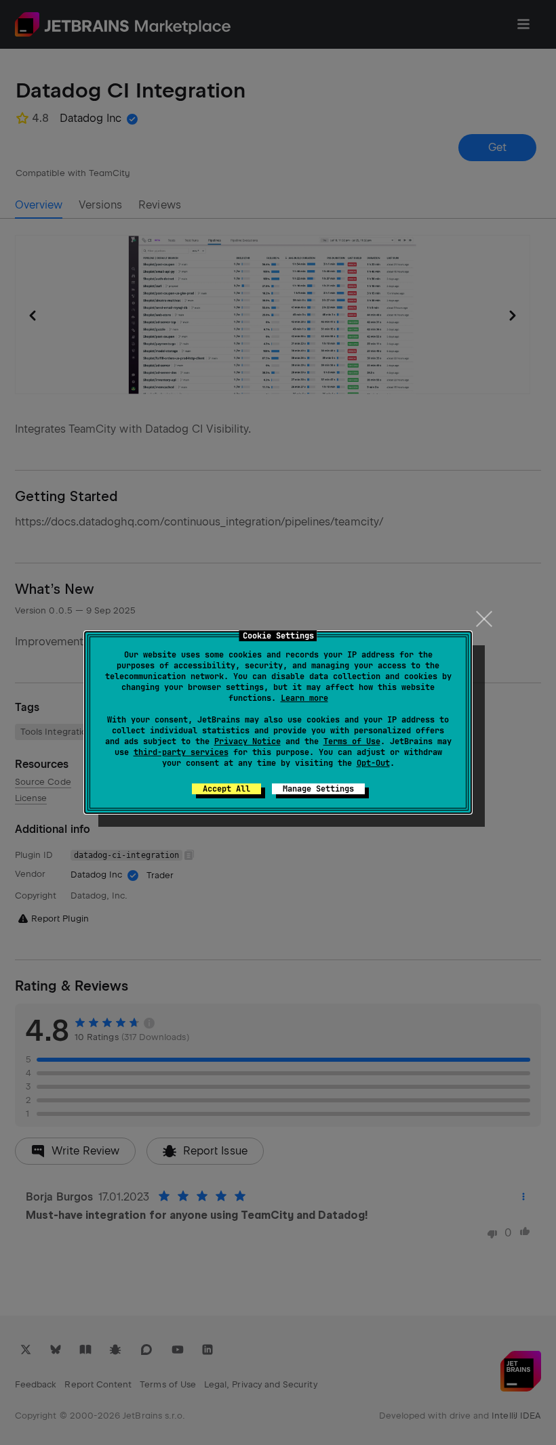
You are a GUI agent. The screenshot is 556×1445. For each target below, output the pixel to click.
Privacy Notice (247, 741)
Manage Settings (318, 788)
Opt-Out (373, 763)
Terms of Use (351, 741)
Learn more (304, 698)
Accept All (226, 788)
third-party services (181, 752)
